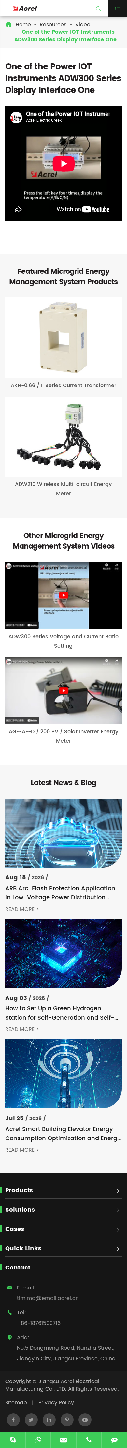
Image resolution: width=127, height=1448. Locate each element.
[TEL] (89, 1440)
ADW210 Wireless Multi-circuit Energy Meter (63, 489)
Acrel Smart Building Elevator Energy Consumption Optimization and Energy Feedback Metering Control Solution (62, 1134)
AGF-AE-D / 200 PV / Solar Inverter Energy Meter (63, 736)
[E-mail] (63, 1440)
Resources (53, 24)
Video (82, 24)
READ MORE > (22, 909)
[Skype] (12, 1440)
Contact (17, 1267)
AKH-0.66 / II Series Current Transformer (63, 385)
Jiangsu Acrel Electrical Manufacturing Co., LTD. (52, 1385)
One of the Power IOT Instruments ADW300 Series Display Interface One (65, 36)
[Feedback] (114, 1440)
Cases (14, 1229)
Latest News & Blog (63, 783)
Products (19, 1190)
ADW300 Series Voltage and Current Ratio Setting (63, 641)
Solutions (20, 1209)
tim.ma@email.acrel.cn (48, 1298)
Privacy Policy (56, 1403)
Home (23, 24)
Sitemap (16, 1403)
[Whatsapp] (38, 1440)
